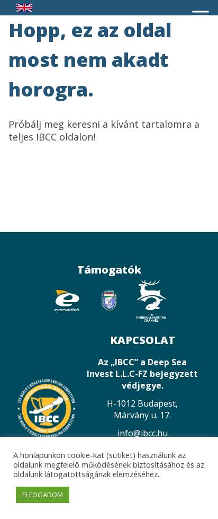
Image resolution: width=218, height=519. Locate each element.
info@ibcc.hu (142, 433)
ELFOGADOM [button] (42, 494)
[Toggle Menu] (200, 16)
